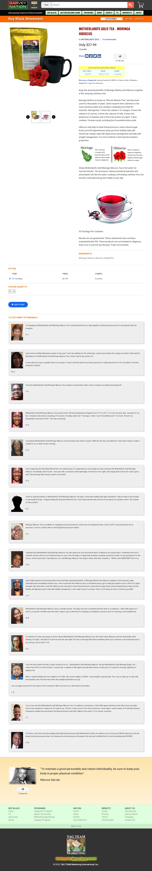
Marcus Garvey (50, 779)
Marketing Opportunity (44, 817)
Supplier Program (42, 820)
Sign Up (34, 8)
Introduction (130, 811)
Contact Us (130, 820)
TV (117, 13)
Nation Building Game (70, 13)
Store (11, 811)
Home (104, 811)
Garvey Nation (131, 814)
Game (76, 811)
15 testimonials (109, 39)
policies (128, 19)
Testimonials (108, 820)
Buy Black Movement (25, 19)
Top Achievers (80, 820)
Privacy (105, 814)
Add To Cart (19, 305)
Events (109, 13)
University (127, 13)
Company (129, 817)
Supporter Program (43, 811)
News (99, 13)
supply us (139, 19)
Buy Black (51, 13)
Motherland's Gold (90, 39)
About (139, 13)
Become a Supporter (88, 80)
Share (81, 56)
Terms (105, 817)
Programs (88, 13)
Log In (34, 3)
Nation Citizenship (42, 814)
